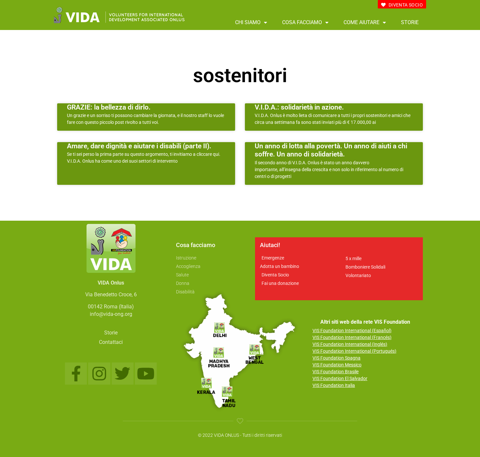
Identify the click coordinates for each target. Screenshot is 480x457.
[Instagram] (99, 373)
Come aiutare (361, 22)
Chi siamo (248, 22)
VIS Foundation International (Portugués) (354, 351)
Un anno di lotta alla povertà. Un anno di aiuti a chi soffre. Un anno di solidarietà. (331, 150)
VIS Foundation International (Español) (352, 330)
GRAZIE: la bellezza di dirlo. (109, 107)
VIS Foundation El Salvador (339, 378)
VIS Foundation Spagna (336, 358)
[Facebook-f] (76, 373)
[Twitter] (123, 373)
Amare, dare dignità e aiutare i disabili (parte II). (139, 146)
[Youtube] (146, 373)
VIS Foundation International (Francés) (352, 337)
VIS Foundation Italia (333, 385)
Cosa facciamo (302, 22)
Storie (410, 22)
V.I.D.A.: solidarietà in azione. (299, 107)
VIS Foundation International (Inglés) (349, 344)
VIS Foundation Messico (336, 364)
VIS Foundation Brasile (335, 371)
